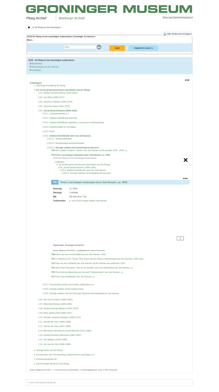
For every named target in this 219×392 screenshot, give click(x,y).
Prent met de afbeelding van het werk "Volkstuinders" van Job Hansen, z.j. (87, 272)
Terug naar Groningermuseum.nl (178, 17)
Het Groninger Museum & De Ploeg (51, 364)
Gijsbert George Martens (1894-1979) (58, 308)
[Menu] (187, 79)
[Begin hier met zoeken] (29, 27)
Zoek (33, 47)
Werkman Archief (72, 18)
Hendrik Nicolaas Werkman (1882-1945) (59, 335)
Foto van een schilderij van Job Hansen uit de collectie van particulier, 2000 (88, 263)
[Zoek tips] (99, 47)
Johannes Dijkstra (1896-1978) (55, 102)
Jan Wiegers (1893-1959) (52, 339)
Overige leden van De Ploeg (48, 350)
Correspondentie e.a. (56, 113)
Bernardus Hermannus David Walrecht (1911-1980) (64, 331)
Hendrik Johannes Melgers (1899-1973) (59, 317)
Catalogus (36, 70)
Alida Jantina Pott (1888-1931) (55, 313)
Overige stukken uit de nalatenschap (63, 289)
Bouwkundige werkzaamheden (65, 143)
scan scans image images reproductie (89, 201)
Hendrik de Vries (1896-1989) (54, 322)
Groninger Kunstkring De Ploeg (49, 85)
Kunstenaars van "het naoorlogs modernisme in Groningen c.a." (64, 355)
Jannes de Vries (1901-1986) (54, 326)
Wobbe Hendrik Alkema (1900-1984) (58, 93)
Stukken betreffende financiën (60, 118)
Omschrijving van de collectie (45, 67)
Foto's (49, 131)
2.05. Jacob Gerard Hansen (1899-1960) (77, 167)
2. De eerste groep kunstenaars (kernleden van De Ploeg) (83, 164)
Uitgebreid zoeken (142, 48)
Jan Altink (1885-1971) (51, 97)
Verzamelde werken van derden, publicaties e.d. (68, 284)
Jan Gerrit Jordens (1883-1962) (55, 299)
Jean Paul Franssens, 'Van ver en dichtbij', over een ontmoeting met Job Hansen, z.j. (92, 268)
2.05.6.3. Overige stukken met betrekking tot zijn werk (86, 173)
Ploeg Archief (36, 18)
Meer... (30, 40)
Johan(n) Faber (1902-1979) (54, 106)
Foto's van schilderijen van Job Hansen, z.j (73, 276)
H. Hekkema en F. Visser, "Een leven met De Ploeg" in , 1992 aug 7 (97, 259)
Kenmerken (36, 63)
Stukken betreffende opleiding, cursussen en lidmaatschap (73, 122)
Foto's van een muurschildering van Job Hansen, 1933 (78, 254)
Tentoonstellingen (59, 139)
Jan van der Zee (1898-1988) (54, 344)
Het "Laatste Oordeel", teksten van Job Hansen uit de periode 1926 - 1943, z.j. (89, 150)
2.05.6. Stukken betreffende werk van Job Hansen (83, 170)
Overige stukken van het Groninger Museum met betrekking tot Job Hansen (81, 293)
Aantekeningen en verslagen (59, 127)
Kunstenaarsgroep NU (45, 359)
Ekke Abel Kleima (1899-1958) (55, 304)
